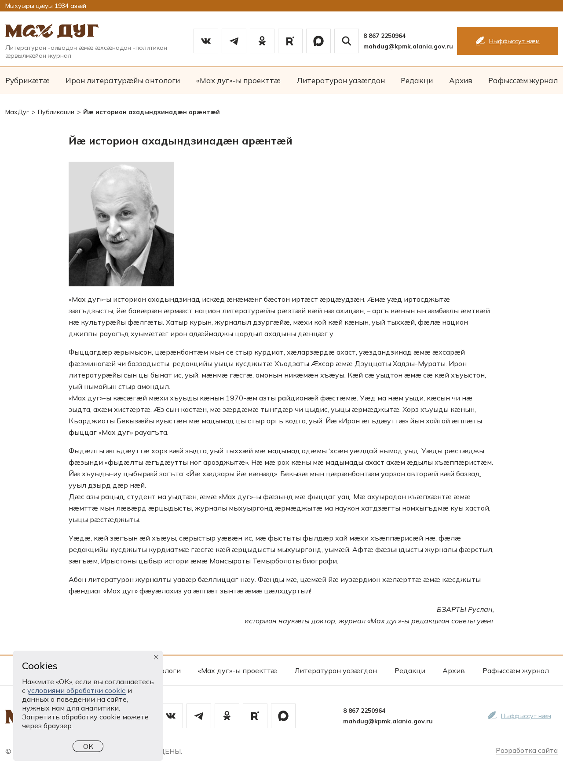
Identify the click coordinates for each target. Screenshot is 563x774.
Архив (460, 80)
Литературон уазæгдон (340, 80)
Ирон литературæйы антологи (123, 80)
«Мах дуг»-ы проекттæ (238, 80)
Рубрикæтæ (27, 80)
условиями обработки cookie (76, 690)
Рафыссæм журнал (523, 80)
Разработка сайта (527, 750)
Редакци (417, 80)
